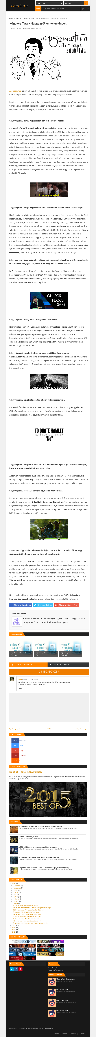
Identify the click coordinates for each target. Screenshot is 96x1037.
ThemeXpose (48, 1028)
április (16, 897)
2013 (14, 930)
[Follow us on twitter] (12, 969)
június (16, 892)
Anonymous (62, 989)
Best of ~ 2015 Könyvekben (25, 772)
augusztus (17, 888)
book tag (27, 28)
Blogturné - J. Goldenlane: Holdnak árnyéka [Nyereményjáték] (40, 826)
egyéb (33, 28)
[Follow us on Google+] (20, 969)
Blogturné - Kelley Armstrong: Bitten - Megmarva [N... (31, 923)
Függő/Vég (24, 1028)
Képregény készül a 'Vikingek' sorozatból (27, 914)
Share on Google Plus (68, 605)
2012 (14, 932)
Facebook (19, 741)
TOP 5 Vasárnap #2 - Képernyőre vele (26, 919)
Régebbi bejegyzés (82, 729)
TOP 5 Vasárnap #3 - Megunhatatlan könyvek (28, 910)
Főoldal (48, 729)
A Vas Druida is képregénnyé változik (25, 906)
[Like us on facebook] (16, 969)
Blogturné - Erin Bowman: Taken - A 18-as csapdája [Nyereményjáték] (43, 868)
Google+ (20, 750)
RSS (17, 760)
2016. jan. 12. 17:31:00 (30, 679)
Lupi (20, 679)
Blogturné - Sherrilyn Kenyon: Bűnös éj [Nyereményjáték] (39, 857)
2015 (14, 925)
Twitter (18, 746)
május (16, 894)
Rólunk (64, 1034)
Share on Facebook (22, 605)
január (16, 903)
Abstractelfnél (15, 91)
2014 (14, 927)
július (16, 890)
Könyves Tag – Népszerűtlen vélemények (27, 921)
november (17, 886)
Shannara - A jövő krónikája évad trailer (26, 912)
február (16, 901)
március (17, 899)
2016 (14, 883)
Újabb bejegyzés (15, 729)
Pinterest (20, 755)
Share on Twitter (45, 605)
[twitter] (83, 9)
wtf (40, 28)
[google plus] (87, 9)
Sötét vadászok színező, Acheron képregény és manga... (32, 908)
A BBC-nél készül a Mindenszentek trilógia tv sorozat (37, 847)
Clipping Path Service (65, 979)
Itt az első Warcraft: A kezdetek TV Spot (27, 916)
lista (37, 28)
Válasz (20, 688)
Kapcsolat (73, 1034)
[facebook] (78, 9)
